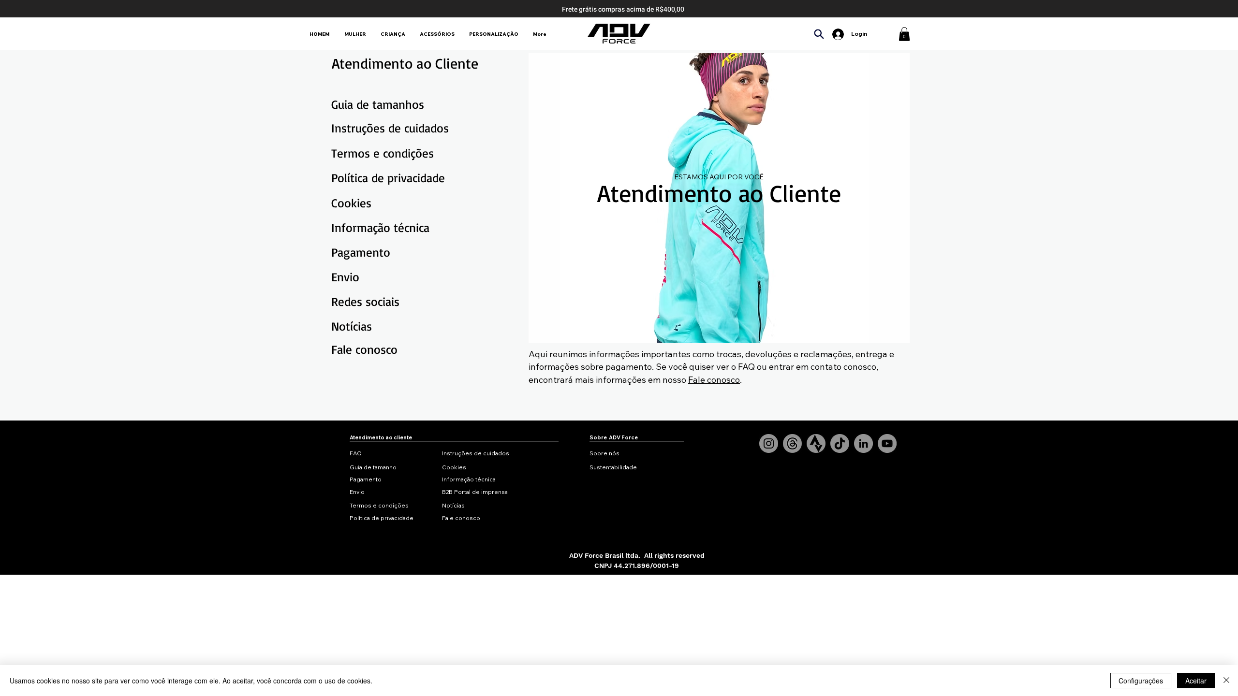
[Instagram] (768, 443)
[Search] (818, 34)
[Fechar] (1226, 680)
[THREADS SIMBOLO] (792, 443)
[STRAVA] (816, 443)
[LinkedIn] (863, 443)
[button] (904, 34)
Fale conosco (714, 379)
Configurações (1141, 680)
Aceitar (1196, 680)
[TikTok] (839, 443)
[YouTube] (887, 443)
